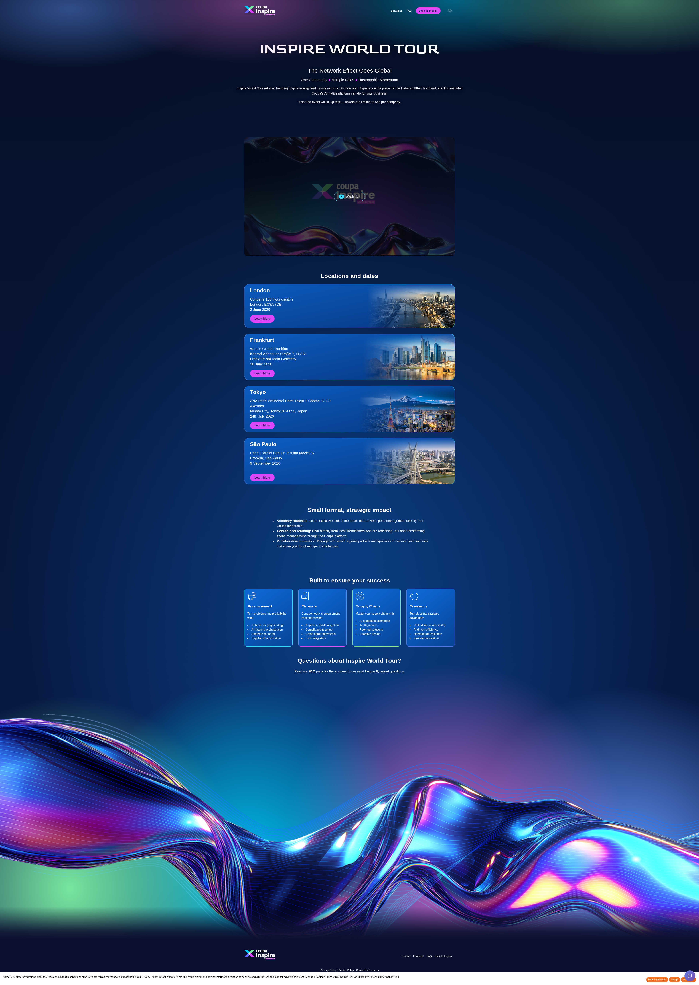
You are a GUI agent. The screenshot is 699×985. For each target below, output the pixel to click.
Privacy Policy (328, 970)
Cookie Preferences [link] (367, 970)
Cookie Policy (346, 970)
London (406, 956)
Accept (674, 979)
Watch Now (353, 196)
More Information (657, 979)
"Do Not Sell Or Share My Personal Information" (366, 976)
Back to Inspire (443, 956)
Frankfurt (418, 956)
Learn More (262, 318)
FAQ (312, 671)
